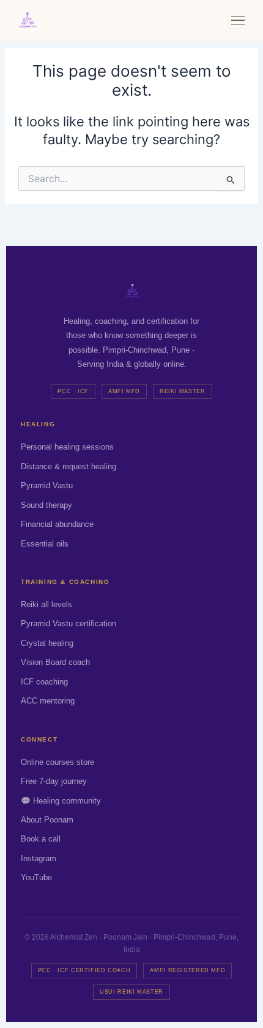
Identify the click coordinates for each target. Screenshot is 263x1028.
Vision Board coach (55, 662)
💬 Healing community (61, 800)
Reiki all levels (46, 604)
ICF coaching (44, 681)
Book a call (41, 838)
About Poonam (47, 819)
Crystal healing (47, 643)
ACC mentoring (48, 700)
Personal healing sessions (67, 446)
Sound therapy (46, 505)
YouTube (36, 877)
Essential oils (45, 543)
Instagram (38, 858)
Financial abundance (57, 524)
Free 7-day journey (54, 781)
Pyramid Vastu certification (68, 623)
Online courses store (57, 762)
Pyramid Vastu (47, 485)
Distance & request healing (68, 466)
